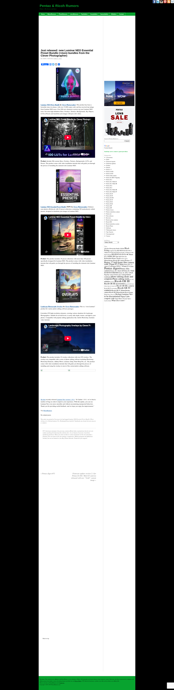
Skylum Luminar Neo (54, 421)
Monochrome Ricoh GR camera (114, 260)
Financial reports (110, 161)
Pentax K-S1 (109, 202)
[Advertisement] (68, 33)
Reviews (108, 218)
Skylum (43, 399)
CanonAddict (104, 14)
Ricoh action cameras (112, 220)
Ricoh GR (109, 222)
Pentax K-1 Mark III (111, 184)
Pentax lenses (110, 210)
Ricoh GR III (122, 281)
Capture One (113, 250)
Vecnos (108, 236)
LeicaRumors (74, 14)
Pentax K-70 (109, 200)
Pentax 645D (109, 171)
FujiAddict (84, 14)
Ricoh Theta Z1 (111, 294)
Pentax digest (112, 268)
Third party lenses (111, 230)
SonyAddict (93, 14)
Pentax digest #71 (48, 473)
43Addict (113, 14)
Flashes (108, 165)
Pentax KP (109, 208)
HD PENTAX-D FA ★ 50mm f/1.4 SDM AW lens (118, 255)
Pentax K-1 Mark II (111, 181)
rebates (107, 281)
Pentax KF (109, 206)
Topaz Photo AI (119, 299)
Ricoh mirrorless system (112, 224)
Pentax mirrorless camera (113, 212)
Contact (121, 14)
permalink (71, 421)
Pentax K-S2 (109, 204)
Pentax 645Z (109, 173)
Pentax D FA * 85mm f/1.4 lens (122, 266)
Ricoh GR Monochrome (117, 292)
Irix (126, 256)
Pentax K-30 (109, 194)
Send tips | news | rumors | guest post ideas (116, 151)
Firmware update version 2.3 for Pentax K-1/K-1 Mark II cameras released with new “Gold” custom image (83, 476)
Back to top (46, 638)
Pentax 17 (109, 169)
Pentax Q (108, 214)
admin (44, 58)
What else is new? (118, 300)
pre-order (132, 279)
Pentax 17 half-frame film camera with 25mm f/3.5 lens (119, 263)
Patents (108, 167)
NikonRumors (51, 14)
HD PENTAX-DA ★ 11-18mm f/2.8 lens (118, 251)
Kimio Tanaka (116, 258)
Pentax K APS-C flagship (113, 177)
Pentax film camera (111, 175)
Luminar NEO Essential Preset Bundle (53, 207)
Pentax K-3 (109, 188)
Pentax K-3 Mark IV (111, 192)
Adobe (122, 248)
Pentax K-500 (110, 198)
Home (43, 14)
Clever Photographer (69, 105)
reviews (112, 282)
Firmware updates (111, 163)
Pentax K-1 (109, 179)
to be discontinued (112, 296)
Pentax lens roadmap (120, 275)
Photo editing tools (120, 278)
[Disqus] (68, 559)
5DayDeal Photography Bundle (112, 248)
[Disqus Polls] (68, 508)
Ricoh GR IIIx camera (125, 285)
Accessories (109, 157)
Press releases (109, 216)
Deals (107, 159)
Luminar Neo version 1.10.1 (66, 399)
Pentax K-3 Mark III (111, 190)
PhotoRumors (63, 14)
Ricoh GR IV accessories (110, 288)
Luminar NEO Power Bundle (50, 105)
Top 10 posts (109, 232)
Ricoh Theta (109, 226)
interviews (122, 256)
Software (108, 228)
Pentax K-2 (109, 186)
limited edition (124, 258)
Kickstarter (108, 258)
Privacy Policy (78, 681)
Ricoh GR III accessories (114, 283)
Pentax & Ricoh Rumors (59, 6)
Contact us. (61, 683)
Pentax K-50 (109, 196)
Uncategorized (58, 419)
